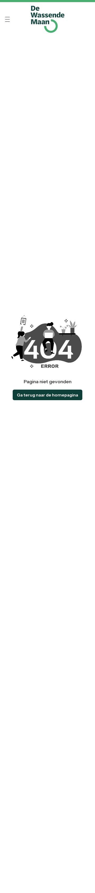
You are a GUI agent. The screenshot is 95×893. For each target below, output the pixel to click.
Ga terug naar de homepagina (47, 395)
